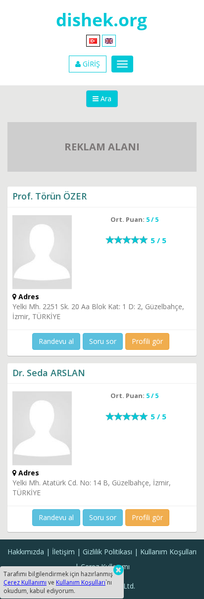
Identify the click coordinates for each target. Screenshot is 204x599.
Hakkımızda (25, 551)
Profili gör (147, 341)
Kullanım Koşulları (168, 551)
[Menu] (122, 64)
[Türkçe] (93, 40)
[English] (108, 40)
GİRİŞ (90, 63)
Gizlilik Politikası (107, 551)
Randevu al (56, 341)
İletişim (63, 551)
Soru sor (102, 341)
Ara (105, 98)
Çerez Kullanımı (25, 582)
